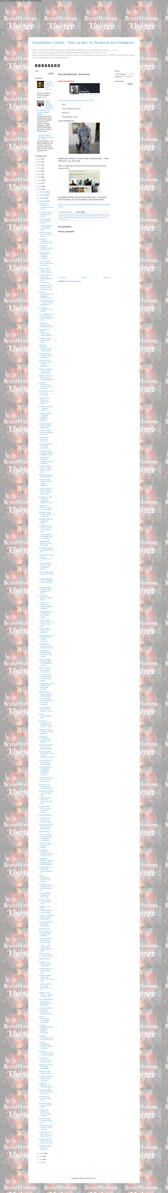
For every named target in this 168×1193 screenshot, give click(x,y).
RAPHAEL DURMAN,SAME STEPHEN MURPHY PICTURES (45, 1029)
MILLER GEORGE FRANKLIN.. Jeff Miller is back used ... (46, 1141)
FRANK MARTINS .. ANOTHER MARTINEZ (46, 446)
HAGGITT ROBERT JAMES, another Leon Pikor (46, 1078)
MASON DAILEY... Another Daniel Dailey (45, 340)
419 (64, 215)
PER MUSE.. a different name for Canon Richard (45, 963)
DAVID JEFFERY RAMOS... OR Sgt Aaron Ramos (45, 355)
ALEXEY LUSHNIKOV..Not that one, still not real (46, 1037)
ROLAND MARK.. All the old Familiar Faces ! (45, 1120)
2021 (39, 174)
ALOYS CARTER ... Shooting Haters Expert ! (45, 221)
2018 (39, 183)
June (40, 1159)
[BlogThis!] (79, 212)
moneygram (67, 217)
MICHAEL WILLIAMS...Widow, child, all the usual (46, 1053)
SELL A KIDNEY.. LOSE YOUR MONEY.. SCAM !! (46, 709)
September (42, 201)
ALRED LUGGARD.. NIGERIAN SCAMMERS (46, 1066)
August (41, 1153)
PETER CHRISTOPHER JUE (45, 716)
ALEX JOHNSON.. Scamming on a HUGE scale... (45, 895)
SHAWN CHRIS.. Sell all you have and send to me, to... (46, 779)
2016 (39, 189)
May (40, 1162)
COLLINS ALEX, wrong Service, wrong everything (45, 820)
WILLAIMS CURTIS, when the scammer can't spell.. (46, 1127)
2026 (39, 159)
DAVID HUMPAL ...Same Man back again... (45, 901)
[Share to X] (80, 212)
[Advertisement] (58, 15)
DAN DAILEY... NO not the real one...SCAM (45, 393)
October (42, 198)
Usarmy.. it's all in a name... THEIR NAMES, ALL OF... (46, 270)
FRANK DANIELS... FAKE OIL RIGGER (46, 1147)
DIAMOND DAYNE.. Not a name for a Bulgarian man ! (46, 826)
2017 (39, 186)
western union (63, 219)
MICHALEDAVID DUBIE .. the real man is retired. (45, 514)
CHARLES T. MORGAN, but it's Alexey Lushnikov (45, 507)
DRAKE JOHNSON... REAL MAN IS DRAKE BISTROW (46, 377)
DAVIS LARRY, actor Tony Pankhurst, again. (46, 970)
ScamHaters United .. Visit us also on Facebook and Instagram (83, 42)
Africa (68, 215)
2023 (39, 168)
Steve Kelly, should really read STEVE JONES (45, 1105)
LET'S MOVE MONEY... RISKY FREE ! (45, 598)
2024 (39, 165)
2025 (39, 162)
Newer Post (62, 277)
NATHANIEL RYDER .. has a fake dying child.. (46, 793)
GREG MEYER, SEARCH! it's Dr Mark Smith (45, 543)
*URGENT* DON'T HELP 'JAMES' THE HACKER (45, 940)
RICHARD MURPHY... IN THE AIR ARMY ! (45, 1085)
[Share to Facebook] (82, 212)
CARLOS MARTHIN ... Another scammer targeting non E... (46, 302)
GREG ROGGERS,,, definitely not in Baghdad (45, 845)
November (42, 195)
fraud (85, 215)
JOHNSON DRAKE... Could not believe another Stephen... (46, 371)
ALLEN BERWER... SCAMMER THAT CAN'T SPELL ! (46, 536)
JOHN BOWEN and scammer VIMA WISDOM (45, 933)
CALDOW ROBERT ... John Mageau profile (46, 227)
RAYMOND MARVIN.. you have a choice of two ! (46, 248)
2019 (39, 180)
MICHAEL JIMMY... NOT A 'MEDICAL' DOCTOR (46, 1091)
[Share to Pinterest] (84, 212)
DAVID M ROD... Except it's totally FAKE (45, 1098)
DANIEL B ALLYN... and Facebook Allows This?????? (46, 1134)
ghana (89, 215)
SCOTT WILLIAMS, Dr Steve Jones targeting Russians (46, 747)
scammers (88, 217)
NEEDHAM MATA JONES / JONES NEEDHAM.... (45, 425)
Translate (129, 77)
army (76, 215)
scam (77, 217)
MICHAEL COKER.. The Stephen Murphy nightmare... (46, 731)
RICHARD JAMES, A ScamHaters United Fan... (46, 550)
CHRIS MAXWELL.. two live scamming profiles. (46, 234)
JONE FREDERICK (45, 815)
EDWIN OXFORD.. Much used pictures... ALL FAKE (46, 432)
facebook (81, 215)
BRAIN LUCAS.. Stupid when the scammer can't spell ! (46, 786)
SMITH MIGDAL (45, 831)
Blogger (93, 1178)
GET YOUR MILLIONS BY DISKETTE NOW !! (46, 324)
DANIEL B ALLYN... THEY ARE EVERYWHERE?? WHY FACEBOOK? (46, 278)
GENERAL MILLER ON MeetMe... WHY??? (46, 521)
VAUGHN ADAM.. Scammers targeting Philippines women (45, 452)
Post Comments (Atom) (73, 281)
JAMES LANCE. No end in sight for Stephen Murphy (45, 762)
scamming (94, 217)
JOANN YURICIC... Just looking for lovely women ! (45, 670)
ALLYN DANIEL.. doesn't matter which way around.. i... (46, 263)
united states (104, 217)
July (40, 1156)
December (42, 192)
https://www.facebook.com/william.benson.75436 (75, 100)
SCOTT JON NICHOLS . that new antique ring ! (45, 1059)
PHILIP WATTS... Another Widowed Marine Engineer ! (45, 694)
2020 (39, 177)
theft (99, 217)
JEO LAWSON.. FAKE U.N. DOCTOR (44, 439)
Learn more (3, 30)
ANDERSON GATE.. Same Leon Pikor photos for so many (46, 287)
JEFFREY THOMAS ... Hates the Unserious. (45, 408)
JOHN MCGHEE (44, 929)
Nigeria (73, 217)
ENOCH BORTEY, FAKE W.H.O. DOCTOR (45, 630)
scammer (82, 217)
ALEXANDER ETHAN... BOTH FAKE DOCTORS (45, 646)
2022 (39, 171)
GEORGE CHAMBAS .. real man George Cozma (46, 241)
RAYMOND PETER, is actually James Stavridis (46, 214)
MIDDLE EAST (104, 215)
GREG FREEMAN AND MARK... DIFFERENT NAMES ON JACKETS (45, 770)
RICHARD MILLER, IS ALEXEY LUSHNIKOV (46, 924)
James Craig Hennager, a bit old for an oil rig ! (46, 574)
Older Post (106, 277)
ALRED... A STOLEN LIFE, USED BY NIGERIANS (46, 917)
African (72, 215)
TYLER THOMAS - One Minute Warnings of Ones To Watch (45, 137)
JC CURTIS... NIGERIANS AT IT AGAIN (46, 309)
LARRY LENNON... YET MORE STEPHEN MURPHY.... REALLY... (45, 417)
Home (84, 277)
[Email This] (77, 212)
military (61, 217)
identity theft (95, 215)
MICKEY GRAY (44, 959)
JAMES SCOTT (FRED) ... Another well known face (45, 994)
